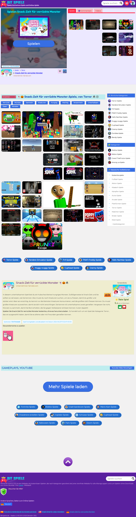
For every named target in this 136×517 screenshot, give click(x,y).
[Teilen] (65, 71)
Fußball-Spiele (117, 179)
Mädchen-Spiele (118, 212)
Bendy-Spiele (117, 137)
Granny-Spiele (117, 129)
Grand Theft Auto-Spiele (121, 158)
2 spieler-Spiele (62, 415)
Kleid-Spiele (116, 220)
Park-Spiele (70, 423)
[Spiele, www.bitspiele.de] (12, 3)
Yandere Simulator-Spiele (121, 105)
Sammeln (29, 103)
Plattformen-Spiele (119, 204)
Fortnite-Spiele (28, 407)
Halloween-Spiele (47, 423)
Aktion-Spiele (117, 154)
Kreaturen (42, 103)
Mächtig (65, 103)
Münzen (18, 103)
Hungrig (54, 103)
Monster (15, 106)
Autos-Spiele (116, 195)
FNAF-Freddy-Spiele (119, 113)
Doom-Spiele (93, 423)
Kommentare (85, 11)
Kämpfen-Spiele (118, 191)
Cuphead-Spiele (118, 125)
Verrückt (6, 103)
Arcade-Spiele (117, 200)
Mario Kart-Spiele (108, 407)
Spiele (72, 11)
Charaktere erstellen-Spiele (31, 415)
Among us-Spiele (118, 162)
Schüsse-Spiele (86, 415)
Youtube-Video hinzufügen (122, 368)
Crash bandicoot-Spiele (79, 407)
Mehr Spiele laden (68, 386)
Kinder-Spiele (117, 216)
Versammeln (78, 103)
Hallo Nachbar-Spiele (120, 117)
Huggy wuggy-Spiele (120, 121)
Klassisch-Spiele (117, 187)
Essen (5, 106)
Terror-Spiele (117, 101)
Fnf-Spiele (115, 109)
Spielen (33, 44)
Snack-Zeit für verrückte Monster (82, 512)
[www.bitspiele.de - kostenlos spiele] (12, 479)
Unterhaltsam (93, 103)
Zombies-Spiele (117, 133)
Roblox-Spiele (117, 150)
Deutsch (8, 504)
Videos (98, 11)
